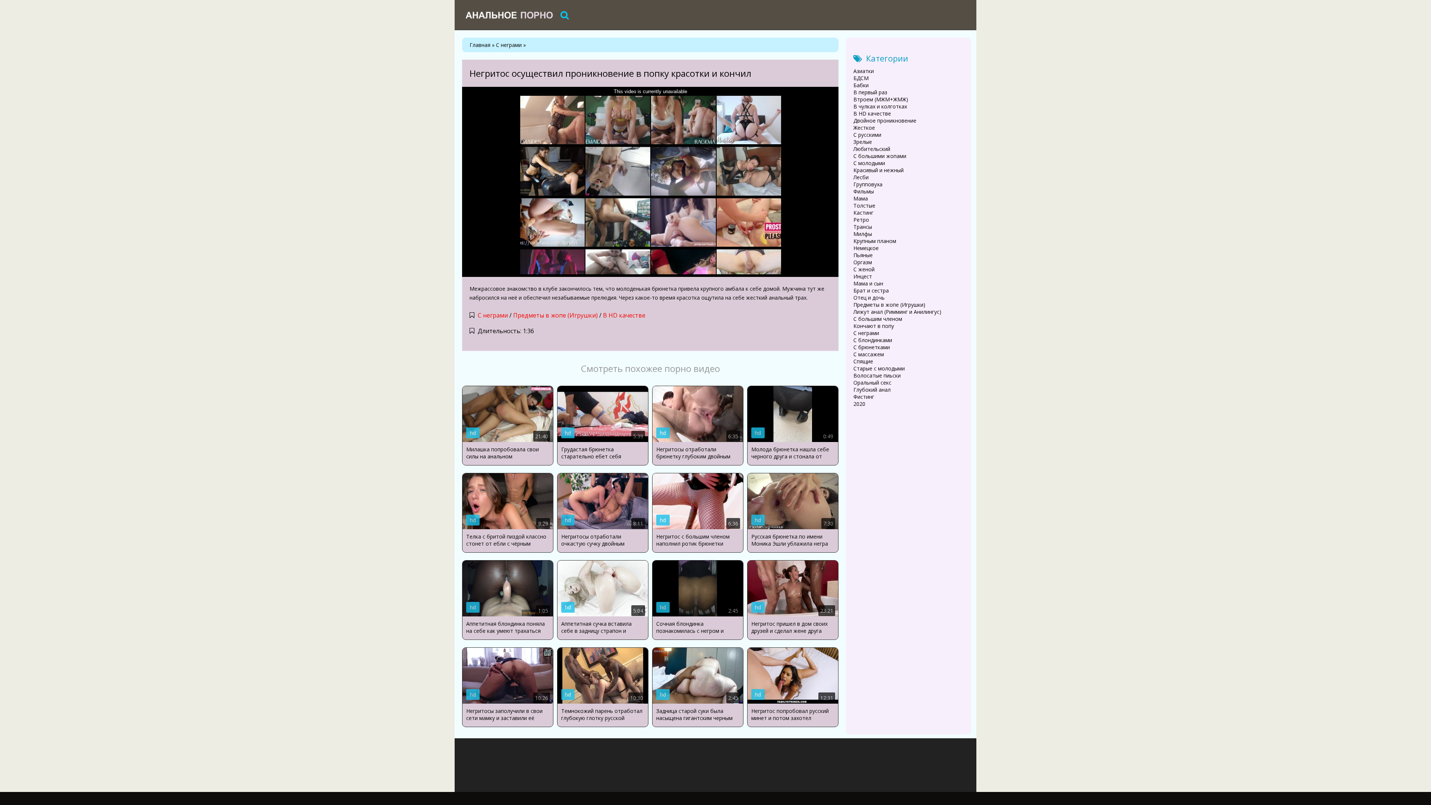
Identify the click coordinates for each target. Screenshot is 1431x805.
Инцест (862, 276)
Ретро (861, 219)
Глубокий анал (872, 389)
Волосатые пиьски (877, 375)
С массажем (868, 354)
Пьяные (863, 255)
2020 (859, 403)
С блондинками (872, 340)
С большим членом (877, 318)
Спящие (863, 361)
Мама (860, 198)
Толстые (864, 205)
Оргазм (862, 262)
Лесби (861, 177)
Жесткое (864, 127)
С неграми (493, 315)
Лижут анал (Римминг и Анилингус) (897, 311)
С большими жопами (879, 156)
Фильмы (863, 191)
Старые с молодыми (879, 368)
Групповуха (867, 184)
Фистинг (863, 396)
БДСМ (861, 78)
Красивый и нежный (878, 170)
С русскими (867, 134)
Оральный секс (872, 382)
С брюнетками (871, 347)
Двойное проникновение (884, 120)
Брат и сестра (871, 290)
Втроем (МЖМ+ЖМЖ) (880, 99)
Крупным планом (874, 240)
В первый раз (870, 92)
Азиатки (863, 71)
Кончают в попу (873, 325)
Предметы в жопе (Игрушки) (555, 315)
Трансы (862, 226)
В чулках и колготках (880, 106)
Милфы (862, 233)
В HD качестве (624, 315)
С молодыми (869, 163)
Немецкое (866, 248)
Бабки (861, 85)
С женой (864, 269)
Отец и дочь (869, 297)
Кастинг (863, 212)
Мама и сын (868, 283)
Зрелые (862, 141)
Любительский (871, 148)
